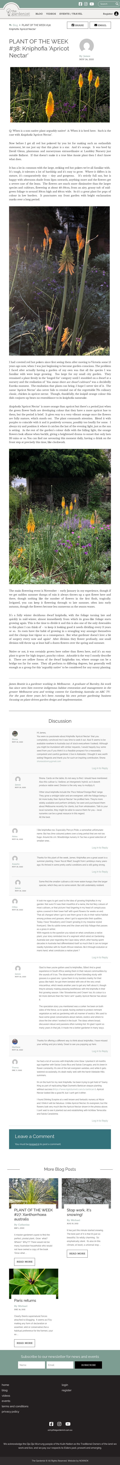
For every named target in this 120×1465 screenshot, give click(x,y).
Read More (24, 1261)
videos (6, 1395)
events (6, 1400)
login (65, 1384)
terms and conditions (15, 1406)
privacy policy (10, 1411)
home (5, 1384)
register (67, 1390)
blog (5, 1390)
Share (79, 25)
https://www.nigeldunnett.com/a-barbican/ (74, 1089)
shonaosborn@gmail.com (49, 761)
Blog (39, 13)
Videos (51, 13)
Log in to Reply (100, 768)
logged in (34, 1144)
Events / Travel (70, 13)
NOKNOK (83, 1461)
